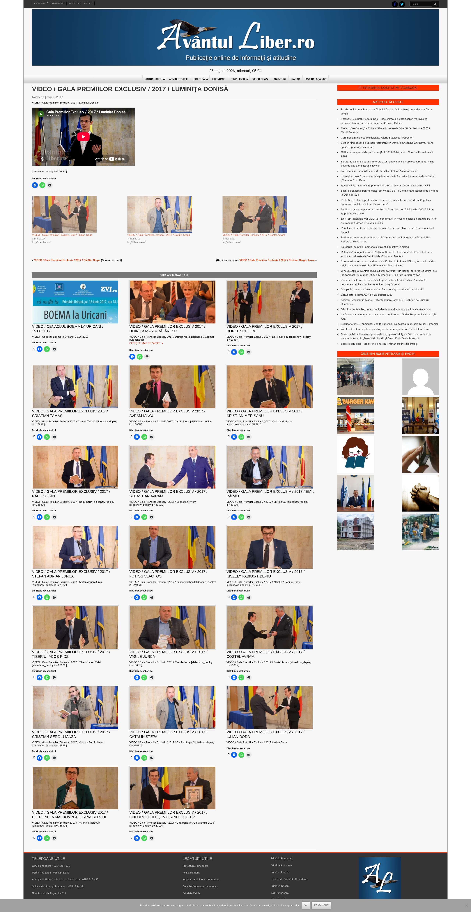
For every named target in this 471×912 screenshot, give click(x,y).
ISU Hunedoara (280, 892)
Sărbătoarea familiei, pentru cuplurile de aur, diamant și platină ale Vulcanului (386, 309)
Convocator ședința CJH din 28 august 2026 (366, 294)
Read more (321, 905)
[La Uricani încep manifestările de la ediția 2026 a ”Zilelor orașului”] (355, 494)
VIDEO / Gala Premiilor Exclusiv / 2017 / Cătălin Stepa (158, 234)
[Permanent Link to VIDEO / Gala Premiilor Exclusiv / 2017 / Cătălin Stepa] (131, 757)
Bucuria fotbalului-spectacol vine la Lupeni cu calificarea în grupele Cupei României (389, 323)
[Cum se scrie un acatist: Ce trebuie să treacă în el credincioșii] (420, 494)
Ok (305, 905)
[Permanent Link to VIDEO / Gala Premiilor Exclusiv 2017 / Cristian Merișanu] (228, 436)
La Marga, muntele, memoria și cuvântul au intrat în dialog (375, 246)
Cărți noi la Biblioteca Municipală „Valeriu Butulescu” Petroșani (377, 137)
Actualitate (153, 79)
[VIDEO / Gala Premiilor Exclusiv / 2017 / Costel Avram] (268, 214)
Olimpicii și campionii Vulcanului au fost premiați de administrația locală (382, 289)
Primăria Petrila (191, 893)
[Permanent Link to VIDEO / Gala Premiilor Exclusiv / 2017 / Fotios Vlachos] (131, 597)
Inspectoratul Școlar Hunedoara (201, 879)
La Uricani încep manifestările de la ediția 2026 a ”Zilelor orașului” (379, 170)
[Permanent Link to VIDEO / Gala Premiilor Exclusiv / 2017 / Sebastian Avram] (131, 516)
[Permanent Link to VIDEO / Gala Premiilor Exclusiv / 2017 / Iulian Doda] (228, 754)
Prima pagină (41, 3)
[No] (466, 905)
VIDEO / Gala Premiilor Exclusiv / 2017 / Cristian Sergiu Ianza (277, 260)
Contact (88, 3)
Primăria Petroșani (281, 858)
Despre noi (58, 3)
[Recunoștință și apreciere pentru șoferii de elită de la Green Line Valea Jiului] (355, 377)
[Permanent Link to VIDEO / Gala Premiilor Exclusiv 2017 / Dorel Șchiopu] (228, 351)
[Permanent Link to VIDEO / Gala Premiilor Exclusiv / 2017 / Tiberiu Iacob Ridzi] (34, 677)
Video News (260, 79)
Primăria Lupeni (280, 872)
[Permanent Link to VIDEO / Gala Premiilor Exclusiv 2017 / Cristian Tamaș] (34, 436)
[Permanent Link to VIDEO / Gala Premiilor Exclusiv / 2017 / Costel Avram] (228, 677)
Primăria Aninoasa (281, 865)
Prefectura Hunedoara (195, 865)
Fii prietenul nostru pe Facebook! (388, 88)
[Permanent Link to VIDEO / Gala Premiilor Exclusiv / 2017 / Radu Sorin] (34, 516)
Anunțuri (280, 79)
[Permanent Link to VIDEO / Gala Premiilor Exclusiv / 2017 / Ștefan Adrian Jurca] (34, 597)
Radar (295, 79)
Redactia (74, 3)
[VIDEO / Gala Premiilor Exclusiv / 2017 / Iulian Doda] (78, 214)
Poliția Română (191, 872)
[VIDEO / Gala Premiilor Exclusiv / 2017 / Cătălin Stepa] (173, 214)
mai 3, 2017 (55, 97)
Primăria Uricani (280, 885)
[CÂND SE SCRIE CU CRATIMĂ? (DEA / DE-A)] (355, 455)
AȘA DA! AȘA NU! (315, 79)
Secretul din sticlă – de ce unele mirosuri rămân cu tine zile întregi (379, 343)
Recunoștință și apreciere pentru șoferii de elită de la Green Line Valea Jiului (385, 185)
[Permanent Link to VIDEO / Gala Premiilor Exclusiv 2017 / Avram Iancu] (131, 436)
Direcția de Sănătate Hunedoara (289, 879)
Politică (199, 79)
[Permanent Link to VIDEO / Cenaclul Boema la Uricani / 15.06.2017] (34, 348)
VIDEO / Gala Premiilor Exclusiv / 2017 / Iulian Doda (62, 234)
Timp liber (238, 79)
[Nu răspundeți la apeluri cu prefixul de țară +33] (420, 455)
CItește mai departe (144, 343)
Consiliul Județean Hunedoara (200, 886)
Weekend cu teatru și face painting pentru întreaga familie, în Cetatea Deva (385, 329)
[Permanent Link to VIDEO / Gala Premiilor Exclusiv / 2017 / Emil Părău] (228, 516)
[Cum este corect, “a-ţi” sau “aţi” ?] (420, 377)
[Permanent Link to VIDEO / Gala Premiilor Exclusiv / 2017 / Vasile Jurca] (131, 677)
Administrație (178, 79)
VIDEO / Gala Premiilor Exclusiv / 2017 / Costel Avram (253, 234)
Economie (218, 79)
